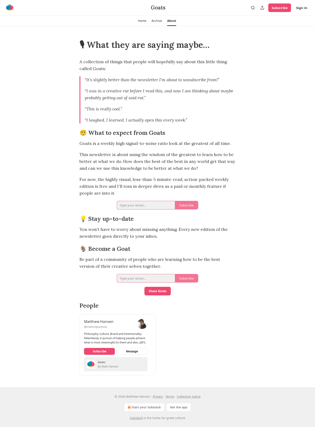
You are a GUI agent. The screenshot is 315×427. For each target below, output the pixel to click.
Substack (136, 418)
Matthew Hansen (99, 321)
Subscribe (280, 8)
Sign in (301, 8)
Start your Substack (146, 407)
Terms (169, 396)
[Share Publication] (262, 7)
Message (132, 351)
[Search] (253, 7)
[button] (142, 21)
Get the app (178, 407)
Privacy (158, 396)
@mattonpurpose (95, 327)
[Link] (73, 44)
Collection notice (189, 396)
